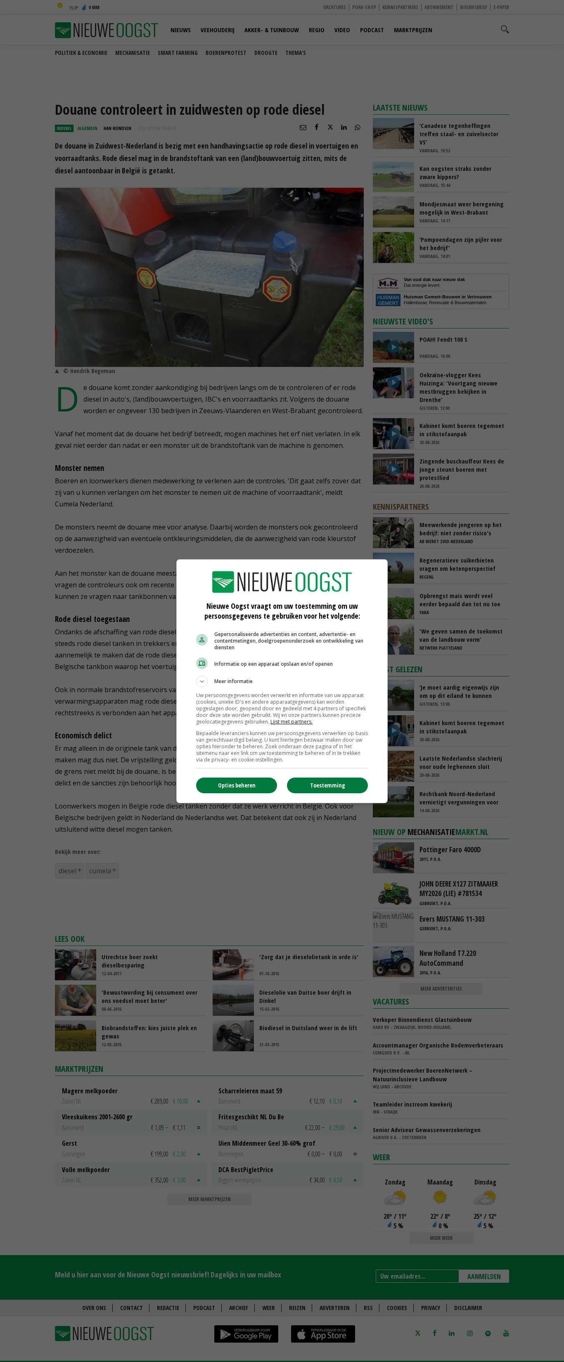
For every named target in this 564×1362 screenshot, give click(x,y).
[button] (282, 681)
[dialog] (282, 681)
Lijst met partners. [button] (291, 721)
